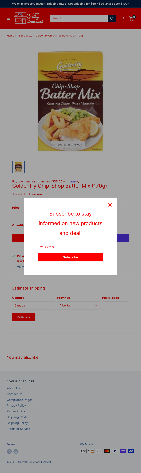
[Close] (110, 204)
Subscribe (70, 257)
